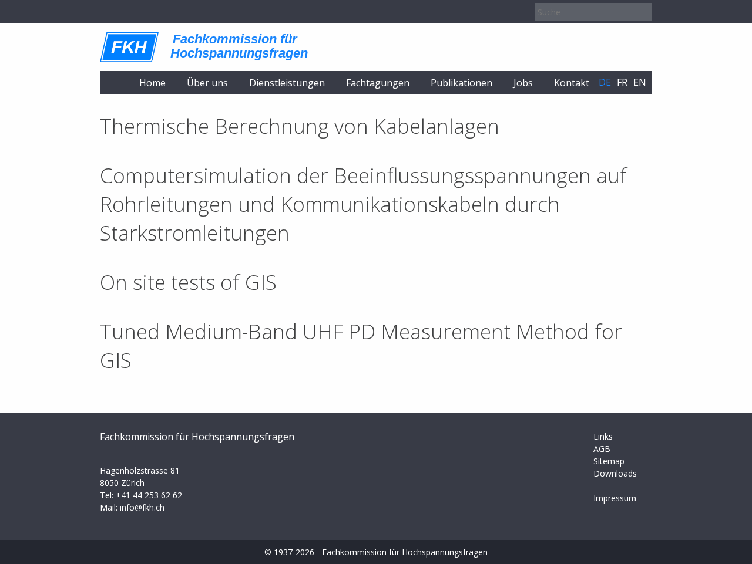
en (639, 82)
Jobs (523, 82)
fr (622, 82)
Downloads (615, 473)
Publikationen (461, 82)
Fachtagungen (377, 82)
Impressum (614, 498)
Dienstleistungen (287, 82)
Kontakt (571, 82)
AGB (601, 448)
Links (603, 436)
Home (152, 82)
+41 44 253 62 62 (149, 495)
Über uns (207, 82)
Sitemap (609, 461)
